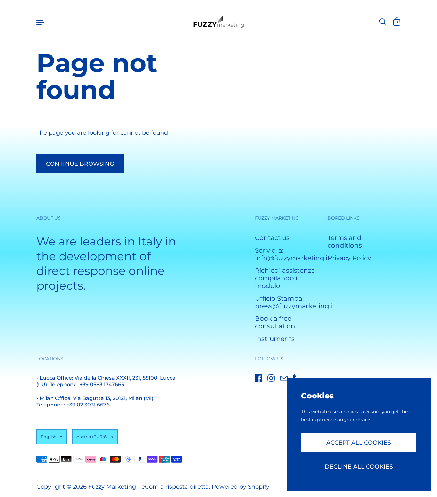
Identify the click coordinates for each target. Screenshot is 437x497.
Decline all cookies (359, 466)
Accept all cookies (358, 442)
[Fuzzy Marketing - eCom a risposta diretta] (219, 21)
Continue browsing (80, 163)
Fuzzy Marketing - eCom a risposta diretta (148, 486)
